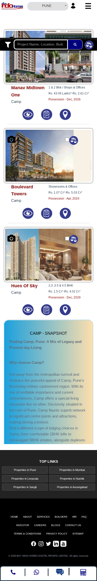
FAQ (84, 516)
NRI (74, 516)
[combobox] (47, 5)
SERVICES (43, 516)
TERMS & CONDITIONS (27, 533)
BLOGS (55, 525)
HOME (14, 516)
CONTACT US (73, 525)
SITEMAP (78, 533)
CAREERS (40, 525)
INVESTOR (22, 525)
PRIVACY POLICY (56, 533)
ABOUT (27, 516)
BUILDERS (61, 516)
